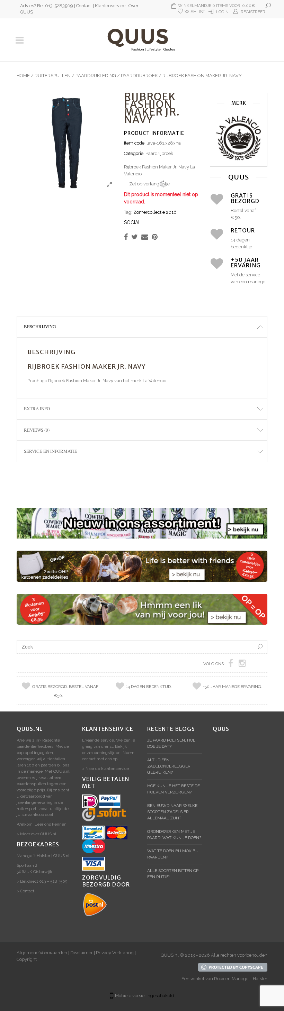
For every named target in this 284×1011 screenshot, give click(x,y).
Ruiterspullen (53, 75)
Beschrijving (40, 326)
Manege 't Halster (249, 978)
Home (23, 75)
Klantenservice (110, 5)
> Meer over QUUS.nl (36, 833)
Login (222, 11)
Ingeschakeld (160, 995)
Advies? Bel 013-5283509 (46, 5)
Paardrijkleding (96, 75)
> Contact (25, 891)
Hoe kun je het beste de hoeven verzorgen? (173, 788)
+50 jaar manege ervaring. (232, 686)
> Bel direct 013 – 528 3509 (42, 881)
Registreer (253, 11)
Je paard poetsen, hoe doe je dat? (171, 743)
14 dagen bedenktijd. (149, 686)
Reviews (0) (37, 430)
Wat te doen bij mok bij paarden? (172, 854)
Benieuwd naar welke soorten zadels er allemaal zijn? (172, 811)
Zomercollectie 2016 (155, 212)
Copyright (27, 959)
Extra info (37, 408)
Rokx (219, 978)
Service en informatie (50, 451)
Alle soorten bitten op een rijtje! (172, 873)
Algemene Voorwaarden (42, 952)
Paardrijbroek (139, 75)
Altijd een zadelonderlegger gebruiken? (168, 766)
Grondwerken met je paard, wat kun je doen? (174, 834)
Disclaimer (81, 952)
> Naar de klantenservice (105, 768)
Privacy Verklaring (115, 952)
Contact (84, 5)
